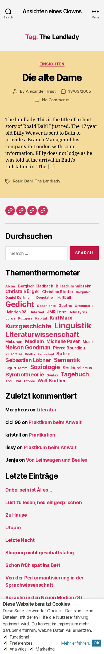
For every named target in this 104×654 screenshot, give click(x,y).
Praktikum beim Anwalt (55, 422)
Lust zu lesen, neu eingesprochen (43, 502)
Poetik (30, 354)
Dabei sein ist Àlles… (28, 490)
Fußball (64, 297)
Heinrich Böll (17, 312)
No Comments (55, 99)
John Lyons (78, 312)
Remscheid (46, 354)
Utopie (29, 381)
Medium (34, 341)
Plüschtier (13, 354)
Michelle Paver (63, 341)
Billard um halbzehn (73, 286)
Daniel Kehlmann (19, 297)
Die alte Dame (52, 77)
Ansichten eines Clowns (52, 11)
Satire (63, 353)
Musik (88, 342)
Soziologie (45, 367)
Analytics (18, 649)
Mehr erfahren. (75, 643)
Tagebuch (75, 374)
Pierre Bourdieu (69, 348)
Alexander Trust (41, 91)
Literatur (47, 409)
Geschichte (46, 306)
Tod (8, 381)
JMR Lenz (56, 311)
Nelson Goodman (27, 347)
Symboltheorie (24, 374)
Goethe (65, 305)
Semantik (67, 359)
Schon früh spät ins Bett (32, 565)
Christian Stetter (57, 292)
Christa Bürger (22, 291)
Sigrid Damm (16, 368)
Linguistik (72, 325)
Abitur (10, 286)
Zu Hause (16, 515)
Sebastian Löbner (28, 360)
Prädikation (42, 435)
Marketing (45, 649)
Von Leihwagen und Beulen (57, 460)
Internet (37, 312)
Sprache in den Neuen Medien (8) (43, 597)
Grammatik (84, 306)
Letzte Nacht (20, 540)
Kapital (41, 318)
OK (97, 643)
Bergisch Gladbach (35, 286)
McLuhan (13, 342)
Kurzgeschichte (28, 326)
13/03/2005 (79, 91)
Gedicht (19, 304)
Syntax (52, 375)
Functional (19, 637)
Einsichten (51, 64)
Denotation (45, 297)
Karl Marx (61, 317)
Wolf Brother (51, 380)
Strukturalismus (77, 368)
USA (17, 381)
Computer (83, 292)
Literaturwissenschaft (42, 334)
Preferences (21, 643)
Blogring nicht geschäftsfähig (39, 552)
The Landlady (48, 181)
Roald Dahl (23, 181)
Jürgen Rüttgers (19, 318)
